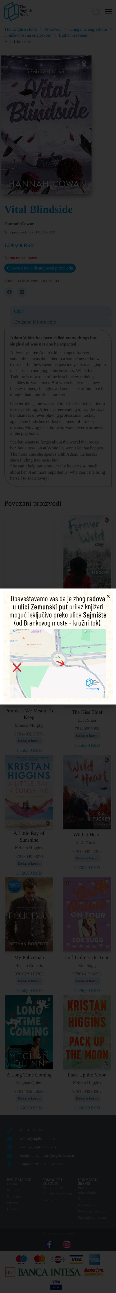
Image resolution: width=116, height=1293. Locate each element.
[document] (58, 646)
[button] (108, 596)
